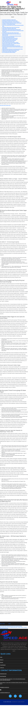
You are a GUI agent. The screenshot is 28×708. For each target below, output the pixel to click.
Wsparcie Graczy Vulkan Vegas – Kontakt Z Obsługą (11, 43)
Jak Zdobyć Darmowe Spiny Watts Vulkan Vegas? (10, 32)
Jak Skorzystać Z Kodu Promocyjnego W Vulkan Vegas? (11, 29)
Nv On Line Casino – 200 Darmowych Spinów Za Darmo (11, 35)
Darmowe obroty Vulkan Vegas (5, 105)
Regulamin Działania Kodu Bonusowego (9, 40)
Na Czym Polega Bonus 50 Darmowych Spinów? (10, 42)
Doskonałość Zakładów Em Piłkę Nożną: (9, 19)
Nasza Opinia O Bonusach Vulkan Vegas (9, 28)
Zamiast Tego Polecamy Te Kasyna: (8, 44)
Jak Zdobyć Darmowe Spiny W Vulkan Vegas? (9, 39)
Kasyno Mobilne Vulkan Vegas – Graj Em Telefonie (10, 21)
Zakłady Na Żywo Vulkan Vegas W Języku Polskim (10, 50)
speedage (6, 623)
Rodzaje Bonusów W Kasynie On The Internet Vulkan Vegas (12, 48)
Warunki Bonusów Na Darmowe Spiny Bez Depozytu (11, 45)
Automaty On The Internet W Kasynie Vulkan (10, 20)
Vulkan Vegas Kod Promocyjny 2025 (8, 41)
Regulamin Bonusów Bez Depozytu (8, 37)
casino (9, 623)
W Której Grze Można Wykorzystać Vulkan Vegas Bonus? (11, 22)
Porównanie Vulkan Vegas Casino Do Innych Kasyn (10, 27)
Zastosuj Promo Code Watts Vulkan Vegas (9, 51)
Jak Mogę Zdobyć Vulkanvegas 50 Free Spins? (10, 38)
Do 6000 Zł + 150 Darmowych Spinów (8, 24)
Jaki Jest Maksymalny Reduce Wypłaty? (8, 52)
